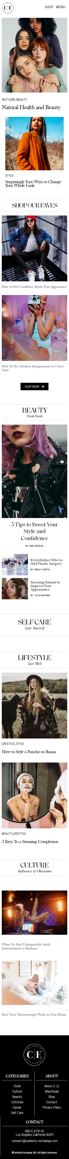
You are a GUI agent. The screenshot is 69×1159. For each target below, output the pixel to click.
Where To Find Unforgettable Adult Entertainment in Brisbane (26, 946)
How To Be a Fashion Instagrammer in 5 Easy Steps (33, 368)
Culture (34, 865)
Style (9, 175)
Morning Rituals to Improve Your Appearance (45, 586)
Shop (49, 6)
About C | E (51, 1085)
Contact (51, 1101)
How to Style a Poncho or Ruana (29, 751)
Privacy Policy (52, 1107)
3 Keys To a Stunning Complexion (30, 841)
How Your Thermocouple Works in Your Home (34, 1014)
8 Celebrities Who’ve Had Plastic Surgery (47, 562)
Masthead (52, 1091)
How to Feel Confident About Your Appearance (34, 287)
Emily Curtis (42, 569)
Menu (60, 6)
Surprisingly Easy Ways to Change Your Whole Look (33, 183)
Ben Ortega (37, 545)
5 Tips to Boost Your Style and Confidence (34, 532)
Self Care (8, 99)
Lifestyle (34, 658)
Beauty (21, 99)
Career (17, 1107)
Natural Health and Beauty (31, 107)
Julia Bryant (42, 595)
